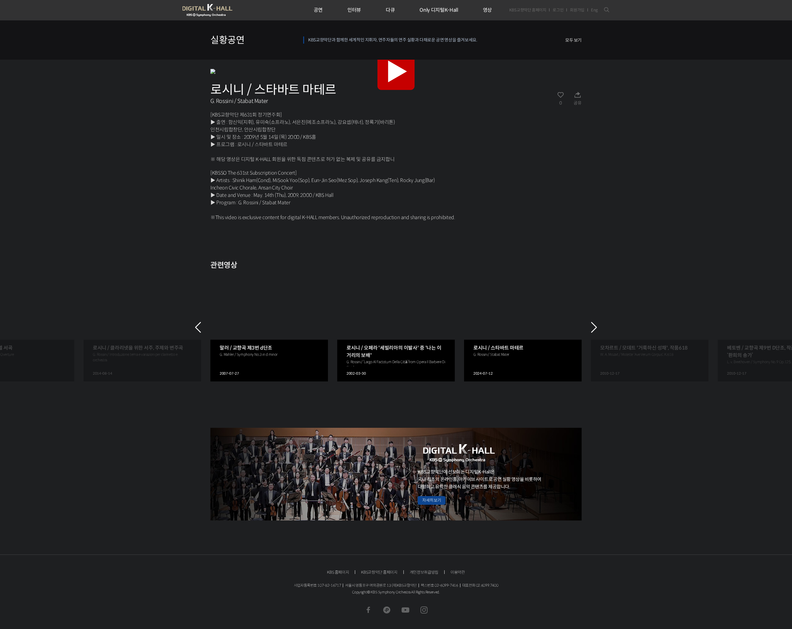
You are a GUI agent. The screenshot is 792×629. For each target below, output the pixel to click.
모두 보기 (573, 40)
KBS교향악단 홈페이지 (527, 10)
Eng (594, 10)
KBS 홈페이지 (338, 572)
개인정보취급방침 (424, 572)
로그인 (558, 10)
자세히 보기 (431, 500)
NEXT (594, 327)
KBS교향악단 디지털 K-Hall (222, 10)
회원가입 (577, 10)
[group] (142, 327)
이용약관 (457, 572)
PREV (198, 327)
